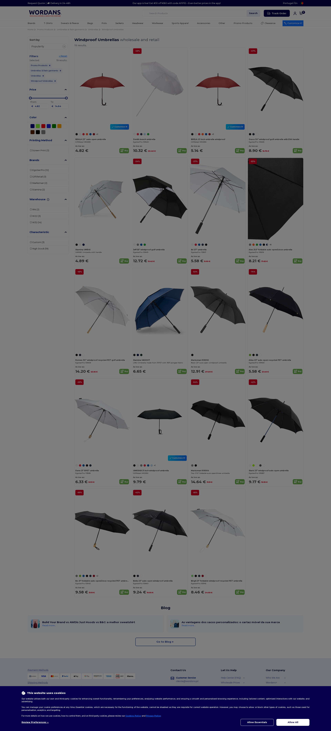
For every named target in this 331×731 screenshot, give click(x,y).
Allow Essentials (257, 722)
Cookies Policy (133, 716)
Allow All (293, 722)
